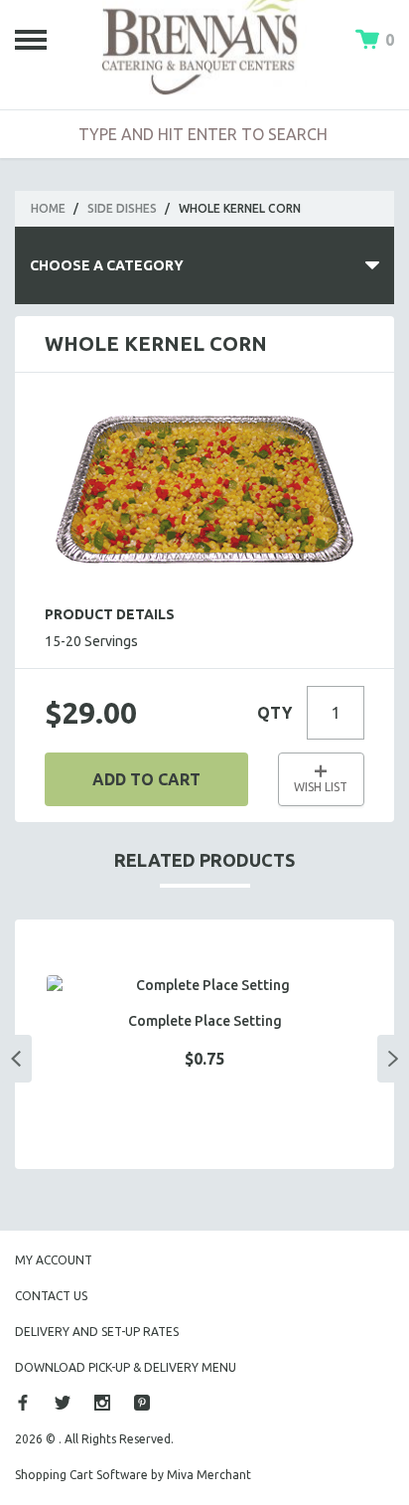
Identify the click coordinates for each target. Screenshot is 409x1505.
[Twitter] (62, 1403)
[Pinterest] (142, 1403)
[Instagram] (102, 1403)
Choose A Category (107, 265)
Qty (274, 713)
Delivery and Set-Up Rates (97, 1331)
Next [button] (393, 1059)
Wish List (320, 786)
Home (48, 208)
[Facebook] (23, 1403)
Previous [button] (16, 1059)
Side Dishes (122, 208)
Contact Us (51, 1295)
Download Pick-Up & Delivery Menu (125, 1367)
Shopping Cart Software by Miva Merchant (133, 1474)
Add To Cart (146, 779)
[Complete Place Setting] (204, 985)
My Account (53, 1260)
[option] (204, 1044)
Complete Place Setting (205, 1021)
